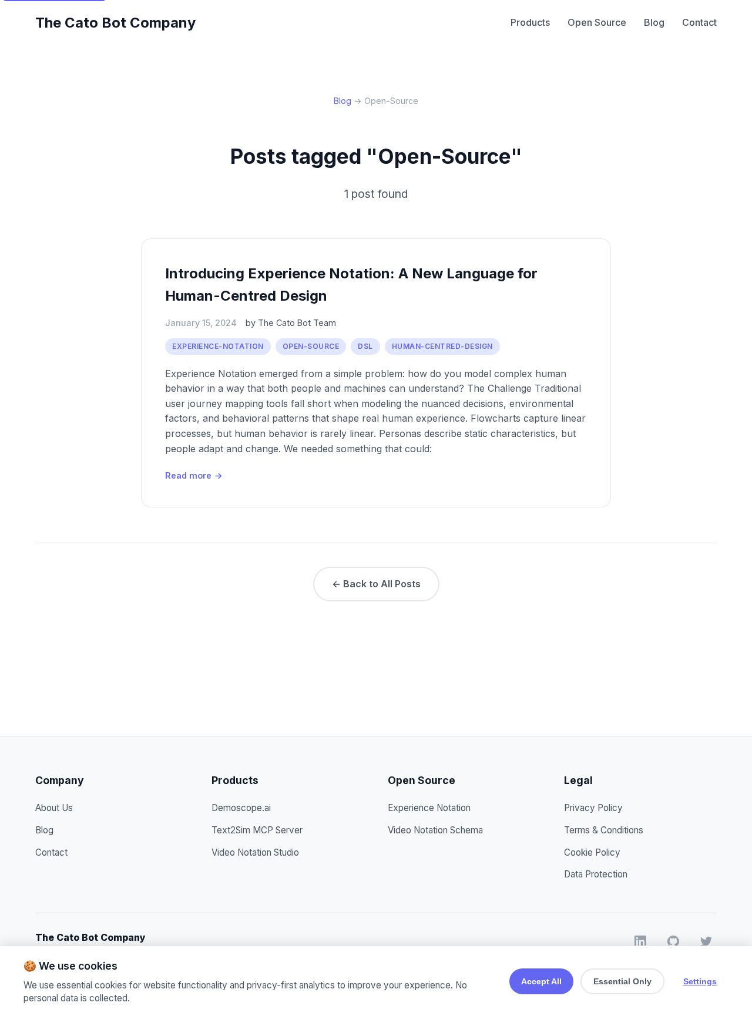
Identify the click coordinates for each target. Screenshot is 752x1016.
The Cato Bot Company (115, 22)
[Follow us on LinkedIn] (640, 944)
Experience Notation (429, 807)
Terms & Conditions (603, 830)
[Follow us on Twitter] (706, 944)
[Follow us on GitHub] (673, 944)
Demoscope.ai (241, 807)
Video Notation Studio (255, 852)
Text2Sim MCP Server (257, 830)
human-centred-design (442, 346)
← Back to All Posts (376, 584)
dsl (365, 346)
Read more (194, 475)
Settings (700, 981)
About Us (54, 807)
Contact (699, 22)
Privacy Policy (593, 807)
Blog (654, 22)
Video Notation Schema (435, 830)
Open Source (597, 22)
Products (530, 22)
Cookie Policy (592, 852)
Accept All (541, 981)
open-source (311, 346)
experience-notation (218, 346)
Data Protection (595, 874)
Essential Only (622, 981)
